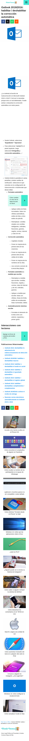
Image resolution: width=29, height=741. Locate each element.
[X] (8, 21)
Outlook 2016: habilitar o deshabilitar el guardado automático (13, 372)
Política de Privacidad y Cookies (15, 733)
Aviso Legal (4, 733)
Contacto (3, 735)
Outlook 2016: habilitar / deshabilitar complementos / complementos (14, 386)
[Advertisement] (14, 58)
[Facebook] (3, 21)
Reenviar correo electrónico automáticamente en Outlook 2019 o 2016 (15, 399)
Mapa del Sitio (9, 735)
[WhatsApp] (12, 21)
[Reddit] (16, 21)
